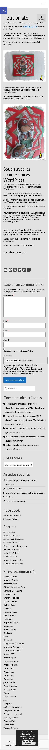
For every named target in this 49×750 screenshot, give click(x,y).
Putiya (6, 693)
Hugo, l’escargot (11, 622)
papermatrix (9, 682)
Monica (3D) (9, 654)
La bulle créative (11, 553)
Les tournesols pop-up (15, 501)
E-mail (6, 330)
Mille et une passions (13, 563)
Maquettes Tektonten (13, 643)
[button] (3, 10)
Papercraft (8, 675)
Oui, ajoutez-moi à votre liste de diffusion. (18, 351)
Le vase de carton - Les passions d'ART (23, 416)
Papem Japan (9, 657)
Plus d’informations (28, 739)
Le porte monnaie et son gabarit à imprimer (25, 492)
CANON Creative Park (14, 587)
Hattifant (7, 619)
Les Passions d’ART (12, 515)
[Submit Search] (5, 388)
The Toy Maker (10, 717)
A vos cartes (9, 532)
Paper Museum (10, 664)
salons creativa (10, 601)
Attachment (7, 355)
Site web (6, 340)
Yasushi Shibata (10, 728)
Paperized (8, 678)
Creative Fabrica (11, 597)
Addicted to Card (11, 535)
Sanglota (7, 703)
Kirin (5, 636)
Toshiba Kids (9, 721)
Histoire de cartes (11, 549)
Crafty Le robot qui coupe (15, 546)
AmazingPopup (10, 580)
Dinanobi (7, 608)
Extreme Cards (10, 611)
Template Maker (11, 710)
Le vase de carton (13, 488)
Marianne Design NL (13, 647)
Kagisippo (8, 633)
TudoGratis (8, 724)
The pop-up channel (12, 714)
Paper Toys (8, 671)
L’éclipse (9, 497)
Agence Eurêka (10, 576)
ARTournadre (12, 23)
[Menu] (43, 4)
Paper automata (10, 661)
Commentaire (8, 295)
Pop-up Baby (9, 689)
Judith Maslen (9, 629)
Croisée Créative (11, 542)
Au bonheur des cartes (13, 539)
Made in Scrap (10, 556)
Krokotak (8, 640)
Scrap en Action (10, 518)
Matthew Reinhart (11, 650)
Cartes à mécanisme (12, 590)
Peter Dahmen (10, 686)
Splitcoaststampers (12, 707)
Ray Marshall (9, 696)
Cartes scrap (33, 23)
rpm (5, 700)
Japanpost (8, 626)
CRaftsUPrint (9, 594)
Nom (5, 321)
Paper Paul (8, 668)
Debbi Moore (9, 604)
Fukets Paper (9, 615)
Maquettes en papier (13, 560)
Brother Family (10, 583)
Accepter (28, 743)
